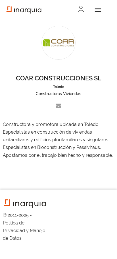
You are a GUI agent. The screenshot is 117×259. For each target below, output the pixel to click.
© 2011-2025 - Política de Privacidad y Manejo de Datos (24, 227)
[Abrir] (97, 10)
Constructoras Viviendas (58, 93)
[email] (58, 106)
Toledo (58, 87)
